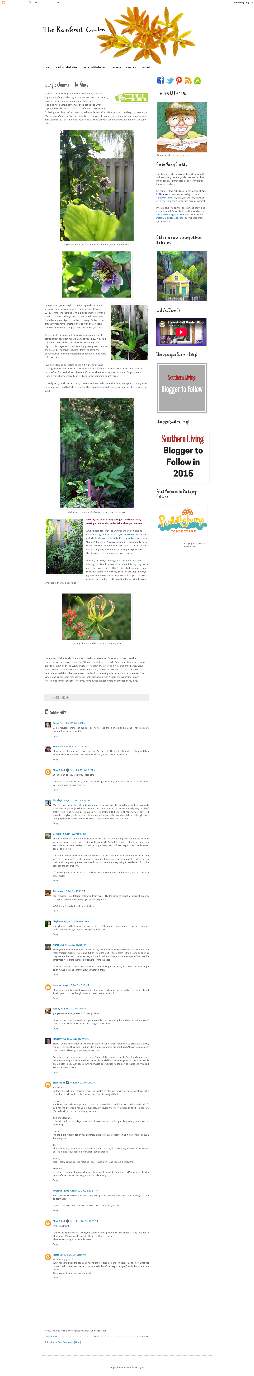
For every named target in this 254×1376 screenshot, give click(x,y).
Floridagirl (58, 800)
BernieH (57, 834)
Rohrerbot (58, 746)
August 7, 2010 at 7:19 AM (73, 945)
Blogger (140, 1367)
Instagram (161, 218)
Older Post (142, 1336)
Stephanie (58, 921)
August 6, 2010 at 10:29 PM (71, 891)
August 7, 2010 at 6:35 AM (76, 921)
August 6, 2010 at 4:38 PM (72, 723)
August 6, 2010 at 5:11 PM (77, 746)
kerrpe (56, 1255)
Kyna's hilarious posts (126, 560)
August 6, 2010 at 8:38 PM (74, 834)
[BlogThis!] (57, 697)
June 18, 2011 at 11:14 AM (73, 1255)
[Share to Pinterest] (67, 697)
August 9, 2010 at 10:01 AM (76, 1039)
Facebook (176, 218)
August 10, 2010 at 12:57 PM (84, 1191)
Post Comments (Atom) (69, 1342)
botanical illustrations (95, 67)
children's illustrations (67, 67)
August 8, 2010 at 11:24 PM (74, 1009)
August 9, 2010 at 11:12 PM (83, 1083)
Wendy (56, 1009)
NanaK (56, 945)
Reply (55, 736)
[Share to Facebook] (64, 697)
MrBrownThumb (61, 1191)
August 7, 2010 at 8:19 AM (76, 985)
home (48, 67)
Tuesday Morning (165, 214)
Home (97, 1336)
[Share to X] (61, 697)
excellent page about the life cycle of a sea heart (112, 534)
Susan (56, 723)
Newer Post (51, 1336)
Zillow (181, 214)
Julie (55, 891)
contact (146, 67)
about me (131, 67)
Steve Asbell (59, 770)
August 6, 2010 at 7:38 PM (77, 800)
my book (116, 67)
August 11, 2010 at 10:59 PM (84, 1221)
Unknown (57, 985)
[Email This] (54, 697)
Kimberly (57, 1039)
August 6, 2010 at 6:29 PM (82, 770)
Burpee (200, 211)
